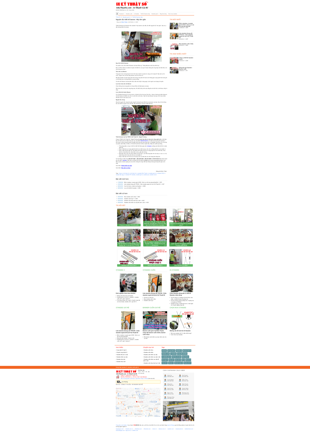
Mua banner (185, 356)
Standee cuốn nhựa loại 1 (155, 265)
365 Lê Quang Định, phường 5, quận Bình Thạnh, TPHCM (134, 378)
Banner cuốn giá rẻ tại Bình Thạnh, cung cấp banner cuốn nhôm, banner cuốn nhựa (154, 332)
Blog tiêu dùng (163, 13)
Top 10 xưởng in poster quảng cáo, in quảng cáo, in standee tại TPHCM (129, 244)
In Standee (136, 13)
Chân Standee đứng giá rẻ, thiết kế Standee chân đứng (181, 244)
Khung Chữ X (171, 350)
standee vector (153, 174)
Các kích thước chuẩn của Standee (132, 186)
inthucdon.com (147, 429)
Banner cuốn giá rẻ (151, 307)
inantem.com (171, 429)
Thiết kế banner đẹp (145, 13)
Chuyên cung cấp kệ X (121, 352)
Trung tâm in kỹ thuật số (122, 425)
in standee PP (127, 174)
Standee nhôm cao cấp (121, 357)
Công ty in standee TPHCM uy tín (128, 225)
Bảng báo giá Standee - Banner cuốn (186, 68)
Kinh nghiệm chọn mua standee (125, 293)
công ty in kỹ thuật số (124, 173)
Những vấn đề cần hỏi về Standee (125, 295)
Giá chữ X (178, 359)
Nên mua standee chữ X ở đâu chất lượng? (181, 333)
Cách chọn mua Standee (176, 334)
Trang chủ (118, 17)
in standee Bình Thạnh (142, 173)
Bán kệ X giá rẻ (187, 350)
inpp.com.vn (128, 430)
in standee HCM (160, 173)
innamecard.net (179, 429)
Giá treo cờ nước (176, 356)
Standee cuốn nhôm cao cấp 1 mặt (152, 357)
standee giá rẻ (139, 174)
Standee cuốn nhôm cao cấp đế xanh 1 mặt (134, 202)
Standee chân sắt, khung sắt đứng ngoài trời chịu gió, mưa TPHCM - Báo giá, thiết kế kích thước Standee (155, 223)
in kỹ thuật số (133, 173)
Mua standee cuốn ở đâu (130, 196)
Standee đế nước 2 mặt (122, 354)
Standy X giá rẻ (179, 363)
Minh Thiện (125, 22)
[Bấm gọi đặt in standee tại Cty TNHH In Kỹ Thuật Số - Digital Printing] (141, 46)
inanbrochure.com (189, 429)
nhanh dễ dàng (170, 425)
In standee (173, 353)
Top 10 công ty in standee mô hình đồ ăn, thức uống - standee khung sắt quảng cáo (155, 243)
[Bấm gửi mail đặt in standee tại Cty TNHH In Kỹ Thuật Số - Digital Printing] (141, 120)
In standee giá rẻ (152, 173)
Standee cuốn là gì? (129, 198)
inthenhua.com (138, 429)
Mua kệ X (171, 359)
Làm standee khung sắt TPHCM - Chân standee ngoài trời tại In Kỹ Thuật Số (142, 184)
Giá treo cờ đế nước (149, 297)
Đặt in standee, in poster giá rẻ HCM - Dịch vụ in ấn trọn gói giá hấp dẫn (141, 182)
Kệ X (183, 359)
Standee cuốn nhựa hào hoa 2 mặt (132, 200)
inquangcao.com (120, 429)
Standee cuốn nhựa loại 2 (128, 265)
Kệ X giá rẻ (165, 359)
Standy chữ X (187, 363)
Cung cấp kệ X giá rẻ (121, 350)
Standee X (121, 13)
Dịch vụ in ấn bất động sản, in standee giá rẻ (181, 224)
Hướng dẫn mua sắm (126, 165)
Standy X (171, 363)
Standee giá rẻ (154, 13)
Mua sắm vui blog (125, 168)
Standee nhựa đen (120, 359)
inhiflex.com (135, 430)
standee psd (146, 174)
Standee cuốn (129, 13)
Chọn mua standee (172, 13)
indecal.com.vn (162, 429)
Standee (133, 174)
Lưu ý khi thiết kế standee (130, 188)
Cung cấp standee (182, 353)
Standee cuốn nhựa (148, 350)
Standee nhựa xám (121, 361)
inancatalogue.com (120, 430)
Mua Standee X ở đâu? (181, 265)
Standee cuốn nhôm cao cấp (150, 354)
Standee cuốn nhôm (148, 352)
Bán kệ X (188, 359)
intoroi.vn (154, 429)
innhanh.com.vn (129, 429)
